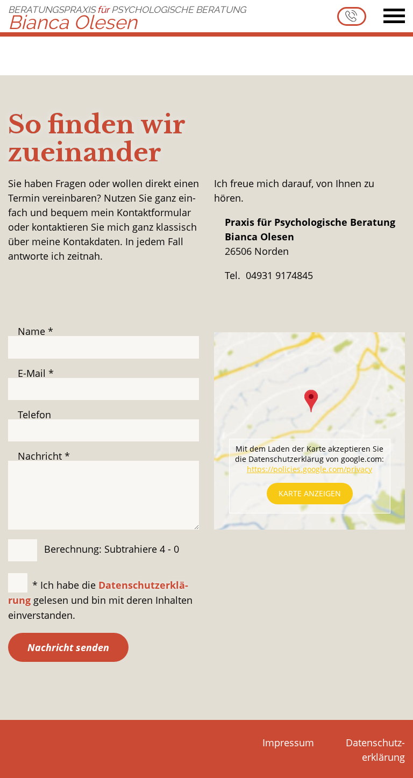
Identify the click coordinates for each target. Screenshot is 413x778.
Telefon (34, 414)
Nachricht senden (68, 647)
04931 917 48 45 (351, 16)
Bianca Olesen (127, 16)
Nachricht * (44, 456)
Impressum (288, 742)
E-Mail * (36, 373)
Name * (35, 331)
